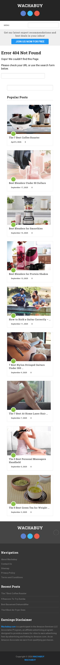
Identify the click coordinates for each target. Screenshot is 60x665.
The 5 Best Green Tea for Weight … (29, 507)
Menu (6, 25)
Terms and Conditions (12, 577)
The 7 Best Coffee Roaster (24, 137)
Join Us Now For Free (30, 41)
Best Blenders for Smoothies (26, 228)
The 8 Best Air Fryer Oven (13, 610)
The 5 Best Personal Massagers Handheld (27, 460)
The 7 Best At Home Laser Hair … (28, 413)
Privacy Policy (8, 573)
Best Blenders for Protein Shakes (28, 273)
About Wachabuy (9, 559)
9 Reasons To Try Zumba (13, 599)
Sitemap (5, 568)
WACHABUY (30, 5)
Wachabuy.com (8, 626)
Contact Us (6, 564)
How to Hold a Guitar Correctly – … (30, 319)
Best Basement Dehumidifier (15, 604)
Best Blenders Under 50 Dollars (27, 182)
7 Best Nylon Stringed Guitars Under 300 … (27, 366)
